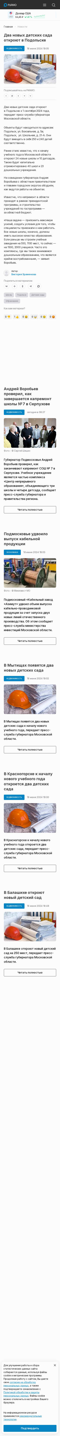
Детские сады (37, 295)
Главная (8, 27)
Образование (12, 301)
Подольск (21, 295)
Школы (9, 295)
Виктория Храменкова (23, 274)
